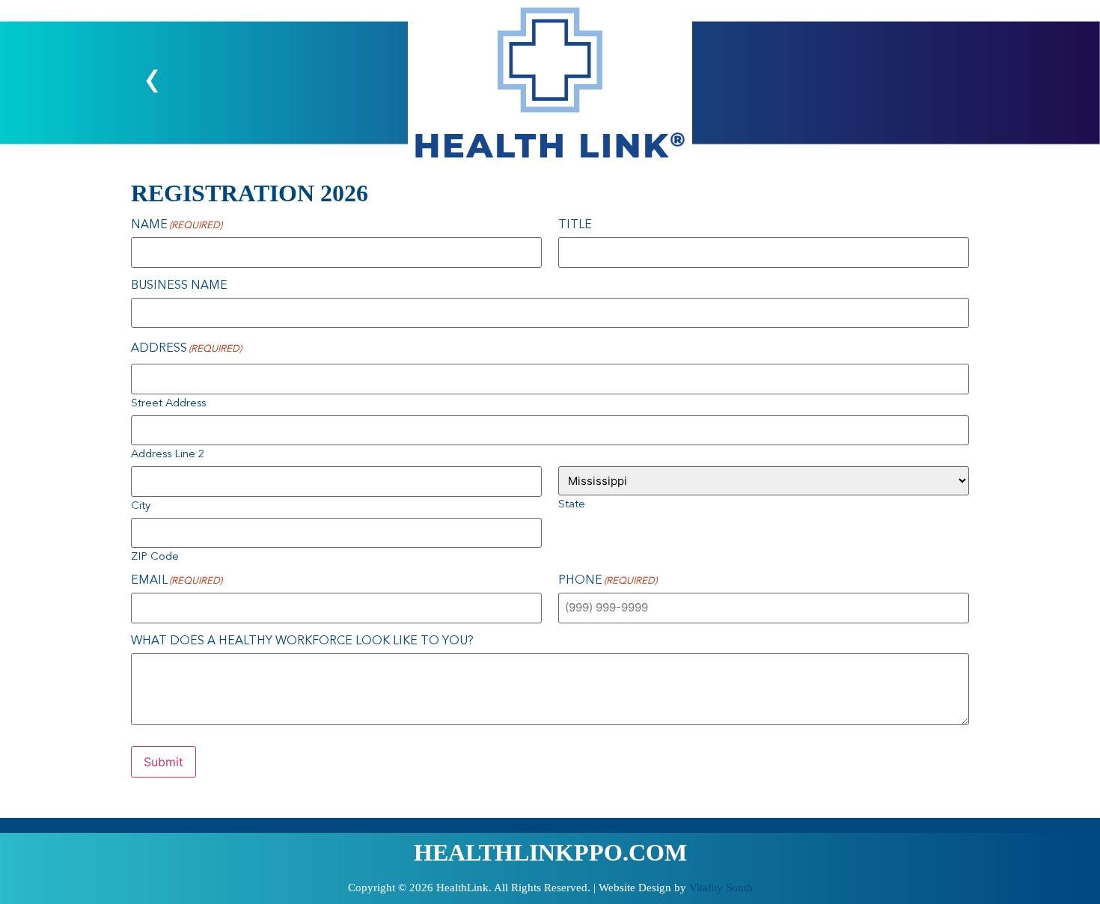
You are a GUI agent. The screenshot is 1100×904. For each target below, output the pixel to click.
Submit (163, 761)
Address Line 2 (167, 454)
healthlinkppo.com (550, 852)
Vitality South (721, 888)
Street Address (168, 403)
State (571, 504)
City (140, 506)
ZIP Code (155, 557)
